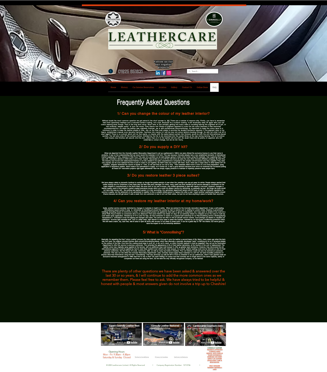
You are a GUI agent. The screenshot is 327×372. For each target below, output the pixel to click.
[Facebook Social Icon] (163, 73)
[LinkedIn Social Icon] (158, 73)
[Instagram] (169, 73)
